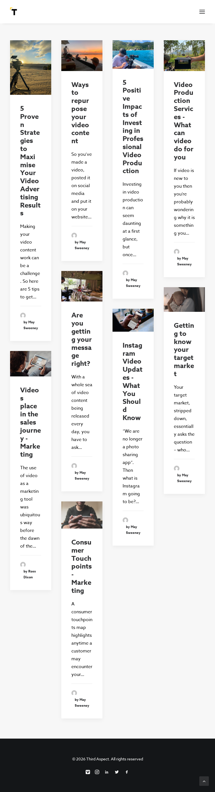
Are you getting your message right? (81, 339)
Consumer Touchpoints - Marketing (81, 567)
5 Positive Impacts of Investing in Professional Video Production (133, 127)
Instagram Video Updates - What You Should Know (132, 382)
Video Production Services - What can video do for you (183, 121)
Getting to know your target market (184, 350)
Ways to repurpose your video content (80, 113)
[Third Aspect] (14, 12)
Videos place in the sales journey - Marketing (30, 422)
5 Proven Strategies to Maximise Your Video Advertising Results (30, 161)
